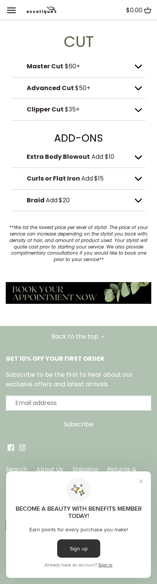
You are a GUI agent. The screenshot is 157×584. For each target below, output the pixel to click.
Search (16, 469)
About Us (49, 469)
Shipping (85, 469)
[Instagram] (22, 447)
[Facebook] (11, 447)
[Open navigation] (11, 10)
